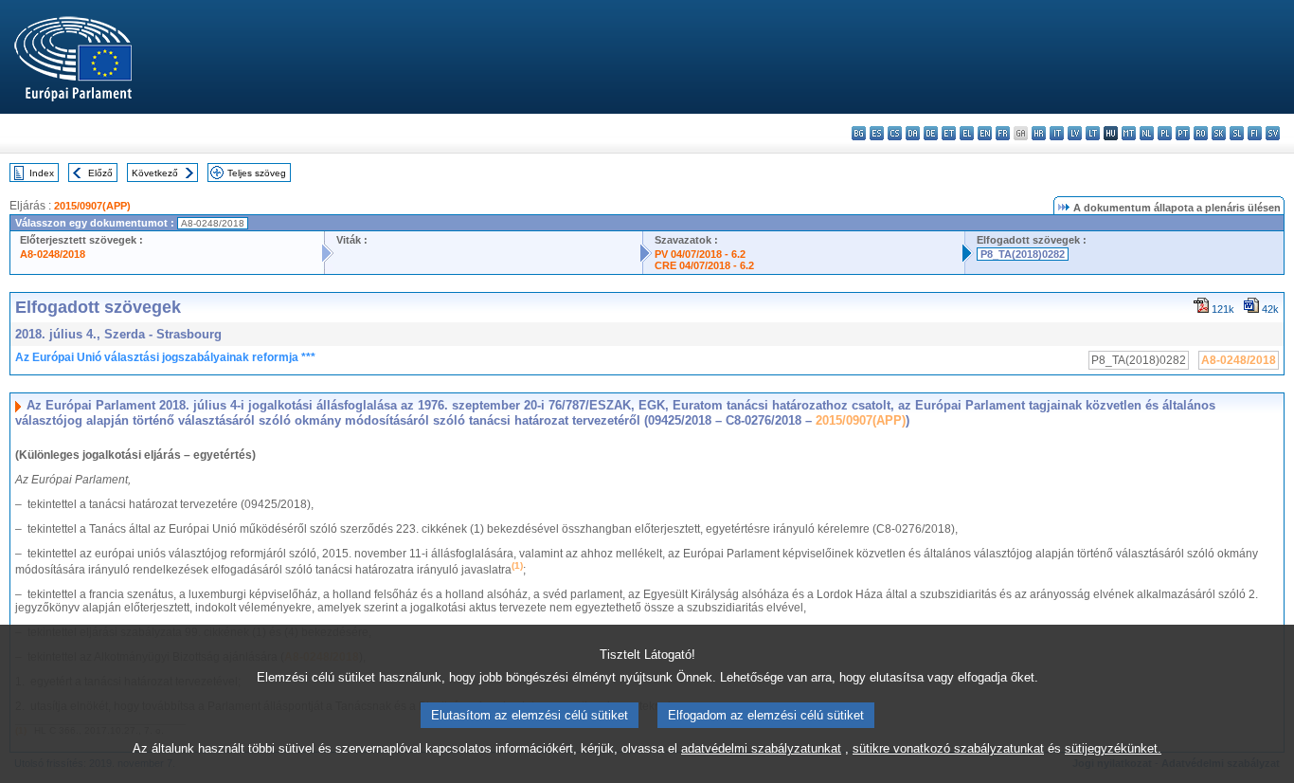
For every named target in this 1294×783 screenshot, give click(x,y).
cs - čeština (895, 133)
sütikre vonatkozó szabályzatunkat (948, 748)
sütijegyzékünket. (1113, 748)
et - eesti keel (949, 133)
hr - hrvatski (1039, 133)
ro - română (1201, 133)
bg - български (859, 133)
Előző (100, 173)
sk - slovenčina (1219, 133)
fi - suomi (1255, 133)
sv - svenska (1273, 133)
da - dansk (913, 133)
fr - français (1003, 133)
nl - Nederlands (1147, 133)
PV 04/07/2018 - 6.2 (700, 254)
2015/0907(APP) (92, 205)
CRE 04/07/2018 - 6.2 (704, 265)
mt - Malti (1129, 133)
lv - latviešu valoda (1075, 133)
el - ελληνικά (967, 133)
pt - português (1183, 133)
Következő (155, 173)
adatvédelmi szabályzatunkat (761, 748)
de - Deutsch (931, 133)
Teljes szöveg (256, 173)
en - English (985, 133)
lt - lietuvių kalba (1093, 133)
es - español (877, 133)
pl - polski (1165, 133)
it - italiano (1057, 133)
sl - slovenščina (1237, 133)
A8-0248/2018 (52, 254)
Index (41, 173)
